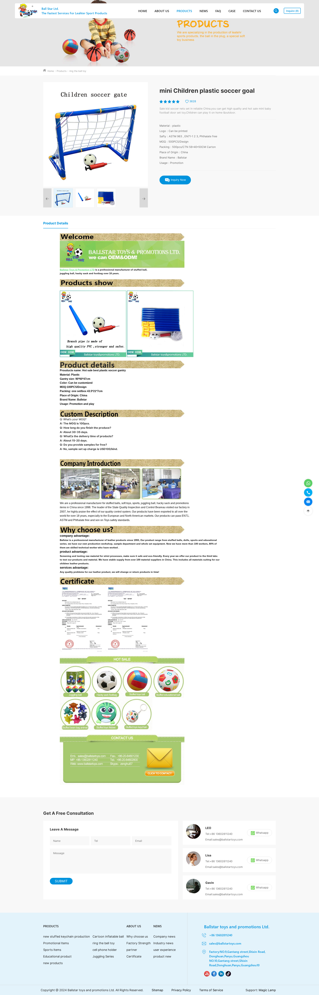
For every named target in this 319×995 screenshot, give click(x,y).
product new (162, 956)
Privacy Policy (181, 990)
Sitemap (157, 990)
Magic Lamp (267, 990)
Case (231, 11)
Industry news (163, 943)
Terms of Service (211, 990)
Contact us (252, 11)
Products (184, 11)
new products (53, 963)
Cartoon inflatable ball (108, 936)
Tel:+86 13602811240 (218, 834)
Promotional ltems (56, 943)
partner (131, 950)
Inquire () (292, 10)
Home (142, 11)
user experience (164, 950)
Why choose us (137, 936)
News (204, 11)
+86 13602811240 (220, 935)
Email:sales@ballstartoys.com (224, 839)
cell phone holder (105, 950)
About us (162, 11)
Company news (164, 936)
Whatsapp (262, 832)
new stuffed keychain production (66, 936)
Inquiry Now (178, 179)
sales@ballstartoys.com (225, 943)
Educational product (57, 956)
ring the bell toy (77, 71)
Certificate (133, 956)
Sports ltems (52, 950)
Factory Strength (138, 943)
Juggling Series (103, 956)
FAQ (218, 11)
